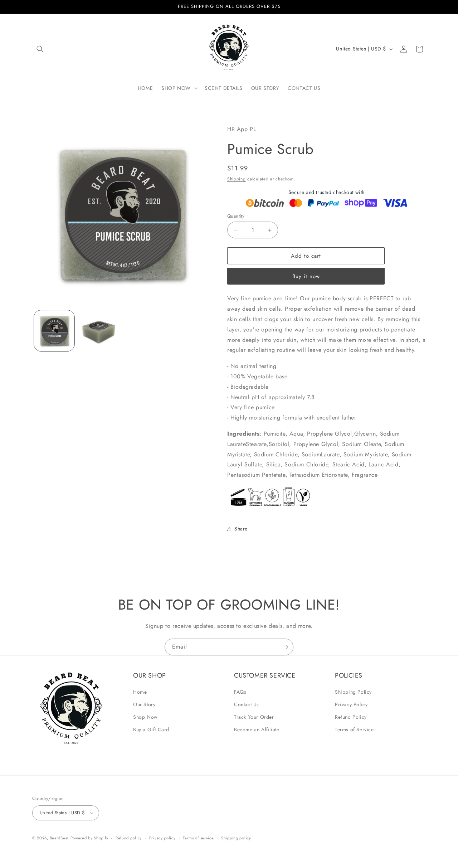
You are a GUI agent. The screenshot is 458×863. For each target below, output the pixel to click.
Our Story (144, 704)
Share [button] (241, 528)
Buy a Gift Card (151, 729)
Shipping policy (236, 838)
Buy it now (306, 276)
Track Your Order (254, 717)
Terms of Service (354, 729)
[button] (40, 49)
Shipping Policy (353, 691)
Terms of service (198, 838)
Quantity (235, 216)
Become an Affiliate (256, 729)
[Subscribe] (285, 647)
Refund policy (129, 838)
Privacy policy (162, 838)
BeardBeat (59, 838)
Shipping (236, 179)
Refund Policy (351, 717)
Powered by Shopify (89, 838)
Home (140, 691)
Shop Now (145, 717)
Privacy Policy (351, 704)
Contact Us (246, 704)
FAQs (240, 691)
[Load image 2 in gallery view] (98, 330)
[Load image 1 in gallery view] (54, 330)
